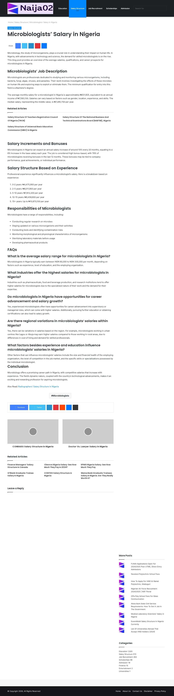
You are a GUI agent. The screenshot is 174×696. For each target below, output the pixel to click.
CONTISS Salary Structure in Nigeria (58, 474)
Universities (124, 671)
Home (10, 22)
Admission (125, 8)
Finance (122, 665)
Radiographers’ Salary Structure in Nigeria (38, 386)
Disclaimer (148, 691)
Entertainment (125, 668)
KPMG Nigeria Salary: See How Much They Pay (96, 466)
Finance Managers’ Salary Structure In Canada (20, 466)
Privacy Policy (160, 691)
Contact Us (137, 691)
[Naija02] (30, 8)
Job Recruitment (95, 8)
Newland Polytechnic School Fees (145, 574)
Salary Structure (77, 8)
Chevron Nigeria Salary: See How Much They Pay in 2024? (60, 466)
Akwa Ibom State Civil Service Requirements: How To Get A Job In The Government (146, 606)
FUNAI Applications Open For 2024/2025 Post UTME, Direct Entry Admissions (146, 566)
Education (62, 8)
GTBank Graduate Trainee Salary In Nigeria (20, 474)
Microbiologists (61, 395)
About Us (127, 691)
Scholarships (111, 8)
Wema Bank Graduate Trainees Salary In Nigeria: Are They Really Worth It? (97, 476)
